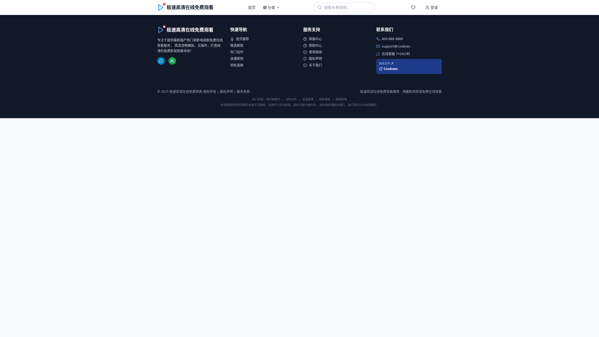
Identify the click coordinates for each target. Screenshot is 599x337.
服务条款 (243, 91)
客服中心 (315, 39)
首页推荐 (242, 39)
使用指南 (315, 52)
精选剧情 (236, 45)
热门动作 (236, 52)
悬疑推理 (341, 99)
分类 (271, 7)
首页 (252, 7)
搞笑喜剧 (324, 99)
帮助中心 (315, 45)
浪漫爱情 (236, 58)
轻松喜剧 (236, 65)
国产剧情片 (273, 99)
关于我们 (315, 65)
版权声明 (315, 58)
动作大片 (291, 99)
